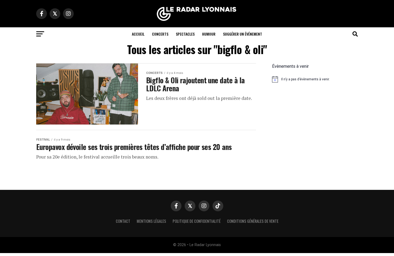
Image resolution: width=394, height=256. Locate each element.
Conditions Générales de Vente (252, 221)
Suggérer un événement (242, 34)
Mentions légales (151, 221)
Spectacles (185, 34)
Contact (123, 221)
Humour (208, 34)
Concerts (160, 34)
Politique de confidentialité (197, 221)
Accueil (138, 34)
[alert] (315, 79)
